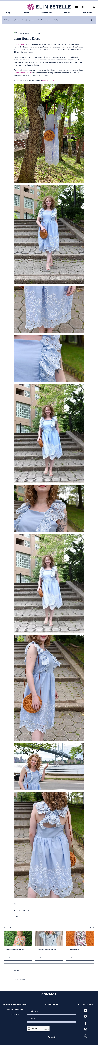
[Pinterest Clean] (86, 1030)
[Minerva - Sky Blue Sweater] (49, 938)
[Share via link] (28, 910)
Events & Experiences (28, 20)
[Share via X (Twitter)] (19, 910)
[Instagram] (82, 7)
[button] (91, 20)
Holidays (15, 20)
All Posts (6, 20)
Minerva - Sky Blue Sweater (47, 949)
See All (92, 927)
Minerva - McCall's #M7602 (15, 949)
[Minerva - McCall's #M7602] (18, 938)
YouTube (56, 20)
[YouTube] (76, 7)
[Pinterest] (94, 7)
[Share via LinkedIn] (24, 910)
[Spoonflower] (86, 1036)
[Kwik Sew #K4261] (80, 938)
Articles (48, 20)
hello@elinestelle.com (15, 1010)
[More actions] (83, 33)
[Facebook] (88, 7)
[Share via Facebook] (14, 910)
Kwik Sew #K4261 (74, 949)
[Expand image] (49, 133)
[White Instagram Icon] (86, 1017)
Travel (40, 20)
